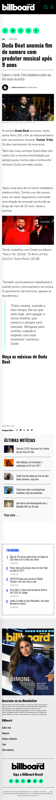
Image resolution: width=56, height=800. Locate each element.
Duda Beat (6, 426)
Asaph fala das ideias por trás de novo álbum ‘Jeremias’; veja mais (32, 477)
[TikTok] (35, 781)
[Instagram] (17, 781)
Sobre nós (6, 727)
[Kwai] (41, 781)
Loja (4, 744)
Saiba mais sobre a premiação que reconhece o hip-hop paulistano (30, 491)
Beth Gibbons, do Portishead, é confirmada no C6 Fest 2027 (29, 463)
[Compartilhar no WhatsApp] (21, 31)
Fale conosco (8, 750)
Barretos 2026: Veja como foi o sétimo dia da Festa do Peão (32, 450)
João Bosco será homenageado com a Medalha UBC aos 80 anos (31, 504)
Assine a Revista (9, 738)
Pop (3, 39)
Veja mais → (11, 515)
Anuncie (5, 733)
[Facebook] (11, 781)
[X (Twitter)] (23, 781)
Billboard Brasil (18, 87)
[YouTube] (29, 781)
